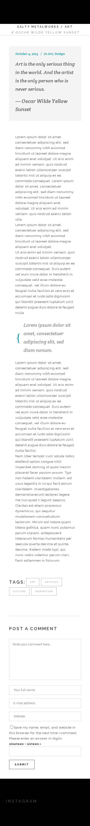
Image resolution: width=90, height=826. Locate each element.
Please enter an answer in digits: (36, 738)
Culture (19, 591)
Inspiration (44, 591)
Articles (51, 582)
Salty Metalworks (38, 26)
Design (59, 54)
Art (69, 26)
